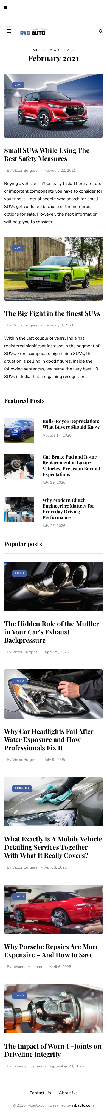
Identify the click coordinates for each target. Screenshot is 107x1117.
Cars (19, 896)
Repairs (22, 789)
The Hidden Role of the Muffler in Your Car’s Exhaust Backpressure (51, 631)
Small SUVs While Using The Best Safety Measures (46, 154)
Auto (19, 573)
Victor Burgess (25, 170)
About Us (68, 1093)
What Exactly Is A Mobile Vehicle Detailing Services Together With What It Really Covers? (53, 847)
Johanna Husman (27, 966)
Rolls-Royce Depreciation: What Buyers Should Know (71, 424)
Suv (18, 85)
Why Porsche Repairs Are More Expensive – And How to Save (51, 950)
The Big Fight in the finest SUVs (52, 313)
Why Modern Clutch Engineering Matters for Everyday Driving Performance (68, 508)
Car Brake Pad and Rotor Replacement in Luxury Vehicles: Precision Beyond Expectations (71, 465)
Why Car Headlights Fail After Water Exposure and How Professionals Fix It (48, 739)
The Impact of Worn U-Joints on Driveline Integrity (53, 1049)
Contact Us (40, 1093)
